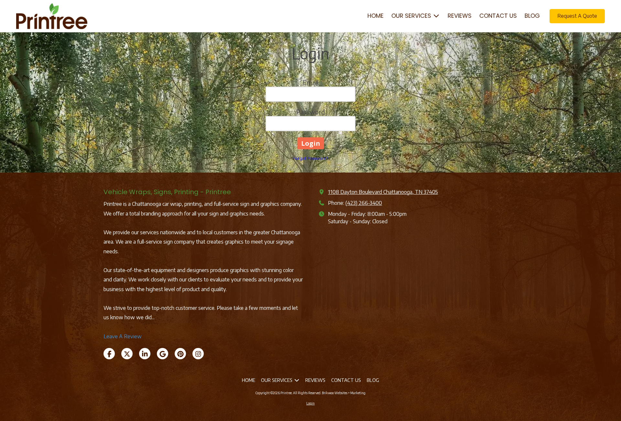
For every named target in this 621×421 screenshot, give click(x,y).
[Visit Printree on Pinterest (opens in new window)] (180, 353)
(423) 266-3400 (363, 202)
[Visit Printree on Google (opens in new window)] (162, 353)
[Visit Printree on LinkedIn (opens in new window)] (144, 353)
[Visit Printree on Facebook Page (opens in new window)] (109, 353)
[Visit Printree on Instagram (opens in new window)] (198, 353)
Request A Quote (577, 16)
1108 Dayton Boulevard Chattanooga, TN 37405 (383, 191)
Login (310, 403)
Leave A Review (123, 336)
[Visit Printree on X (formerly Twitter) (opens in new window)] (127, 353)
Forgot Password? (310, 158)
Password (310, 112)
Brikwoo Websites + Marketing (343, 393)
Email (311, 82)
